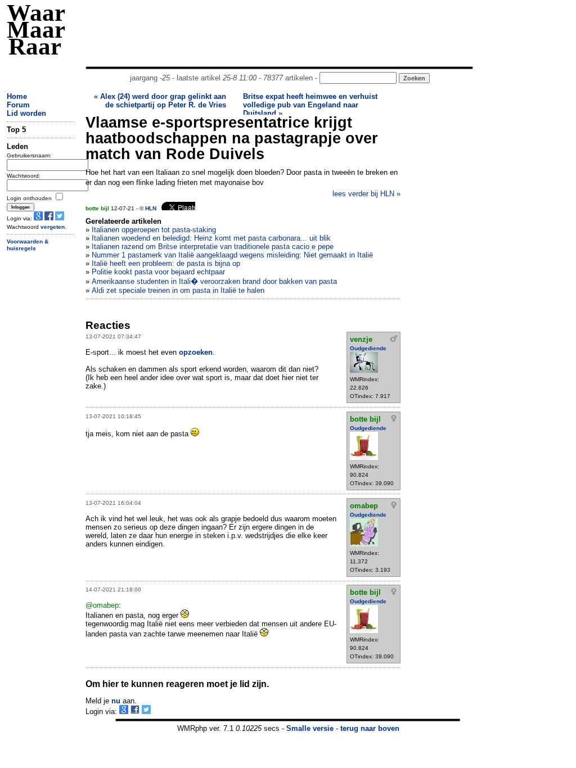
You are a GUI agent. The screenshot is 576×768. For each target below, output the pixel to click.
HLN (150, 208)
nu (115, 701)
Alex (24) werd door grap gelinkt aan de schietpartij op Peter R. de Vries (163, 100)
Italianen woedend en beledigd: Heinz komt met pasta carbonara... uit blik (211, 238)
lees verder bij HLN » (366, 193)
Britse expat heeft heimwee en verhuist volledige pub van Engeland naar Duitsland (310, 105)
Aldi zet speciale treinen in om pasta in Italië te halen (178, 290)
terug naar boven (369, 728)
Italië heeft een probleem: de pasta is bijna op (166, 263)
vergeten (52, 227)
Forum (18, 105)
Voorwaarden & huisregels (27, 245)
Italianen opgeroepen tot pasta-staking (154, 229)
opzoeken (196, 352)
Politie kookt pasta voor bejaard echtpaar (158, 272)
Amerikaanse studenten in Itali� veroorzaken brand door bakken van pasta (214, 281)
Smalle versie (310, 728)
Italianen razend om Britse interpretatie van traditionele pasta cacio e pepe (213, 246)
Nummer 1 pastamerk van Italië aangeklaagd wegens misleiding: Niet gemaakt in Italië (232, 255)
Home (17, 96)
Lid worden (26, 113)
